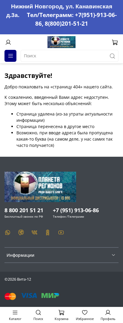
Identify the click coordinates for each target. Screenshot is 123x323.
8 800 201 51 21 (23, 210)
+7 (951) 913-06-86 (76, 210)
